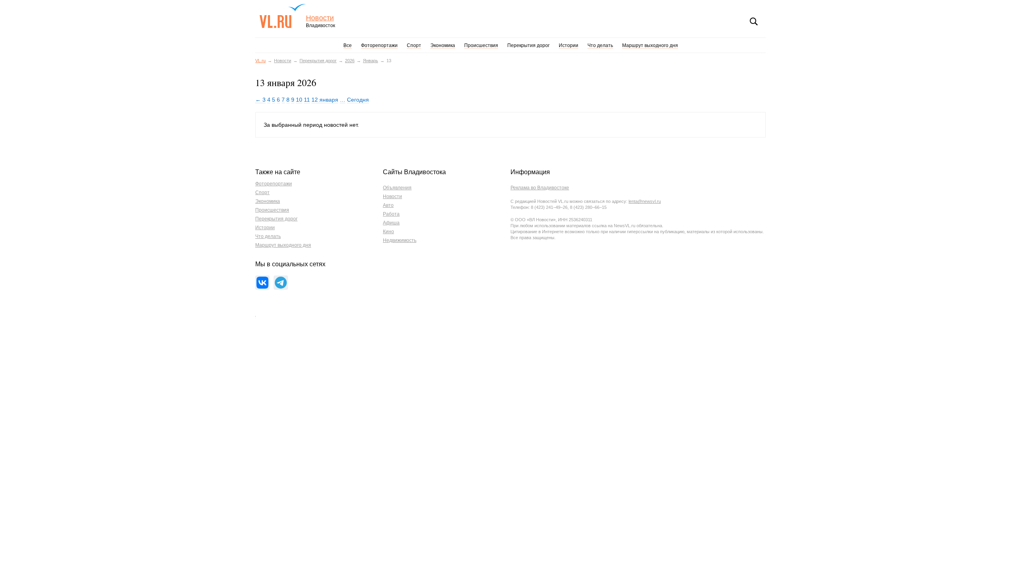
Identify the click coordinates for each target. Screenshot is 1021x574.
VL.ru (282, 16)
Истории (568, 45)
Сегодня (358, 99)
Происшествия (481, 45)
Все (347, 45)
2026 (350, 60)
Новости (320, 18)
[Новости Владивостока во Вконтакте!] (262, 282)
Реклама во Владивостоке (539, 188)
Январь (370, 60)
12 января (324, 99)
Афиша (391, 223)
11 (307, 99)
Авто (388, 205)
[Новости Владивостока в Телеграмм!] (281, 282)
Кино (388, 231)
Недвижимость (399, 240)
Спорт (414, 45)
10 (299, 99)
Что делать (600, 45)
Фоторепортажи (379, 45)
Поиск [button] (754, 21)
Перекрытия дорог (528, 45)
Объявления (397, 188)
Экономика (442, 45)
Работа (391, 214)
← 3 (260, 99)
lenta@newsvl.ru (645, 201)
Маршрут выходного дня (650, 45)
